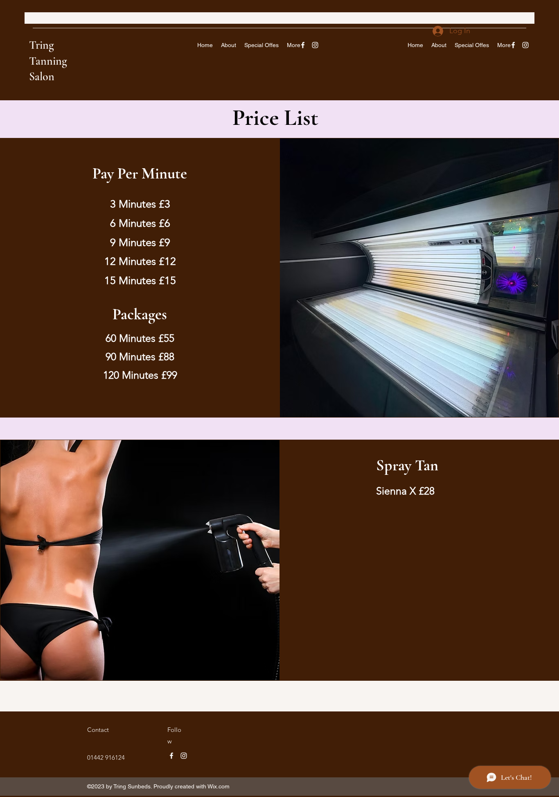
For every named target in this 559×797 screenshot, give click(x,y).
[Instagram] (315, 45)
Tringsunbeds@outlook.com (69, 18)
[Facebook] (303, 45)
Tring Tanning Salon (48, 61)
